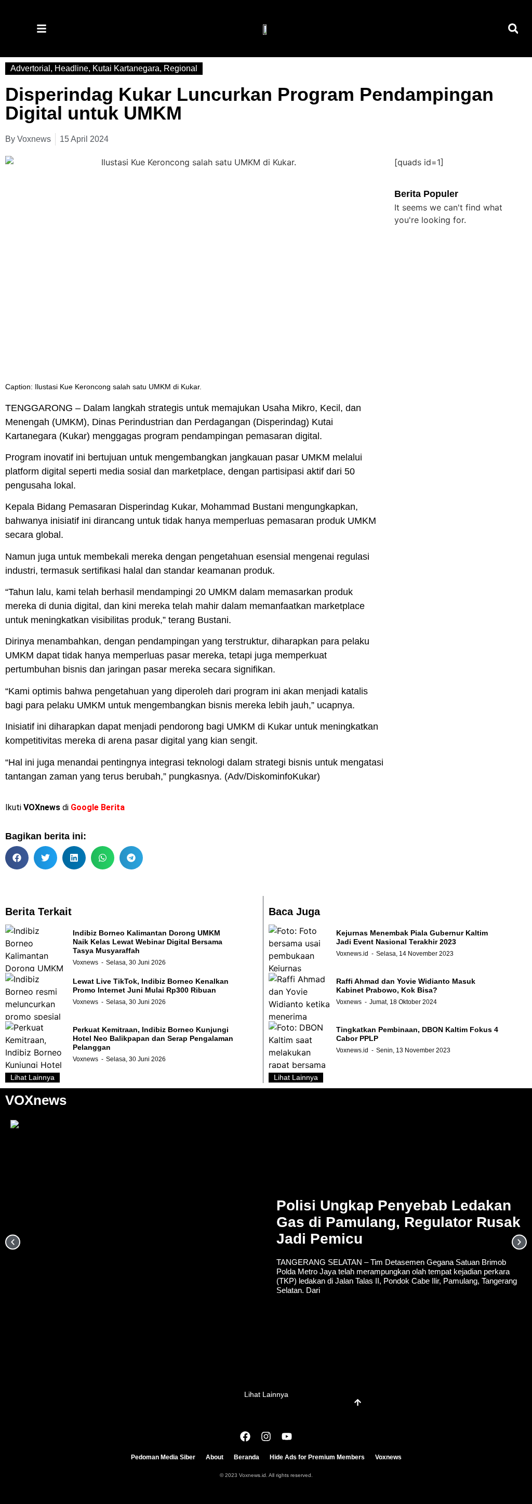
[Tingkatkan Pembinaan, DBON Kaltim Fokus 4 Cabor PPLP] (300, 1044)
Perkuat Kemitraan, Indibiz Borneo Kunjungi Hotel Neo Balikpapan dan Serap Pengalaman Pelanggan (153, 1038)
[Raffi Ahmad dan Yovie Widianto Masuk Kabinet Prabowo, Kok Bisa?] (300, 996)
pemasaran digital (283, 436)
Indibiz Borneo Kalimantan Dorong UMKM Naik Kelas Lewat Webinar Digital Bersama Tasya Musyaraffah (147, 942)
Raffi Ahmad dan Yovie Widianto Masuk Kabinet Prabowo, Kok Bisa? (405, 985)
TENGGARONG (39, 408)
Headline (71, 68)
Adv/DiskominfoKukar (272, 776)
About (214, 1457)
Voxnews (85, 962)
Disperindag (281, 422)
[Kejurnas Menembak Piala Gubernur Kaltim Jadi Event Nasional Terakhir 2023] (300, 948)
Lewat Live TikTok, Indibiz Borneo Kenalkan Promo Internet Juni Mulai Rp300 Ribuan (151, 985)
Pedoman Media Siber (163, 1457)
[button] (513, 28)
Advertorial (30, 68)
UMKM (315, 457)
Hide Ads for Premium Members (317, 1457)
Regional (180, 68)
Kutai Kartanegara (125, 68)
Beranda (246, 1457)
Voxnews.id (352, 953)
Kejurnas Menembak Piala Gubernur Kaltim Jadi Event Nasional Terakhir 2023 (412, 937)
